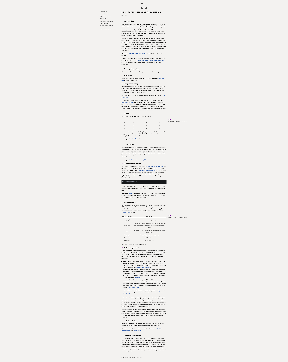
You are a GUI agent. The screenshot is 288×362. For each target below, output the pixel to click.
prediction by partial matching (154, 166)
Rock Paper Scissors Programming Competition (151, 60)
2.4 (122, 144)
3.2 (122, 321)
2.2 (122, 83)
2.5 (122, 163)
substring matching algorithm (147, 170)
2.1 (122, 75)
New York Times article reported (136, 53)
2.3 (122, 113)
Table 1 (170, 119)
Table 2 (170, 215)
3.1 (122, 247)
